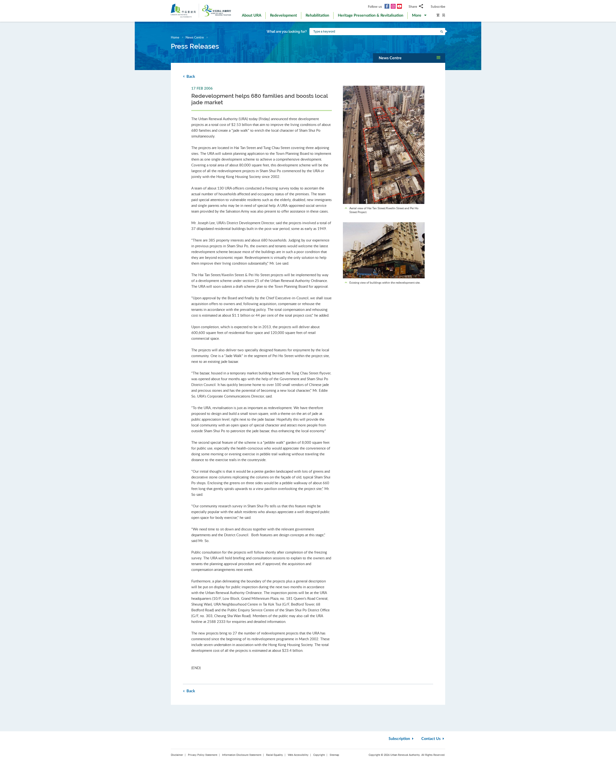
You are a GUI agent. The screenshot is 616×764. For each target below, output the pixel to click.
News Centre (195, 37)
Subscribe (438, 6)
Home (175, 37)
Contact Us (431, 739)
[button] (419, 16)
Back (190, 76)
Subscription (400, 739)
